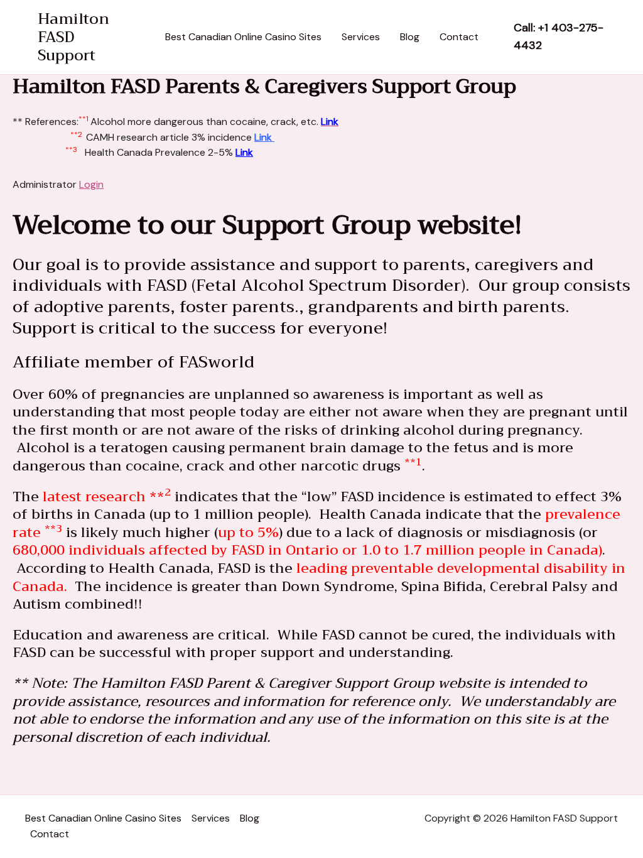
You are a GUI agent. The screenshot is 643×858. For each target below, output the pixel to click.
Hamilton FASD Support (73, 37)
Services (361, 36)
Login (91, 184)
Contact (459, 36)
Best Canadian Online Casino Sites (243, 36)
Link (264, 137)
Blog (409, 36)
